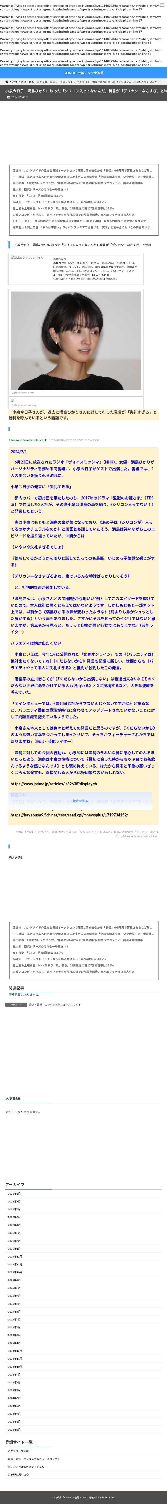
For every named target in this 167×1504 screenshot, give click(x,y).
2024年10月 (15, 1366)
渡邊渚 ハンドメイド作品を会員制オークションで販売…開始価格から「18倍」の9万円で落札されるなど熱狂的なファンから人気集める (83, 170)
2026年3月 (14, 1232)
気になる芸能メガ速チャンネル (26, 1467)
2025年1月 (14, 1343)
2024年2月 (14, 1429)
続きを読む (16, 857)
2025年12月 (15, 1256)
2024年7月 (14, 1390)
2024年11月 (15, 1358)
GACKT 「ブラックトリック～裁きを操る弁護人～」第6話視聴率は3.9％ (59, 202)
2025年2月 (14, 1335)
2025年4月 (14, 1319)
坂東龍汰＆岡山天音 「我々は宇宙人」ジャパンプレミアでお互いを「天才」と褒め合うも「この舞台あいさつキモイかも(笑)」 (83, 227)
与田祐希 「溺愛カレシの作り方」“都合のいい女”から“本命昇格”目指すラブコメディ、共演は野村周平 (78, 183)
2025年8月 (14, 1288)
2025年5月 (14, 1311)
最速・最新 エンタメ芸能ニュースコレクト (55, 1004)
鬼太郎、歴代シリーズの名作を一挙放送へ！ (41, 189)
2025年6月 (14, 1303)
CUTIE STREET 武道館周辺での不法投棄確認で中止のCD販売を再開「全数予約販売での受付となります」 (81, 221)
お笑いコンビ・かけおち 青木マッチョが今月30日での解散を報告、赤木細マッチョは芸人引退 (74, 214)
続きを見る (80, 801)
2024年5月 (14, 1406)
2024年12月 (15, 1350)
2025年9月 (14, 1280)
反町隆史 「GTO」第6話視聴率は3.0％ (38, 195)
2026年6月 (14, 1209)
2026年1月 (14, 1248)
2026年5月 (14, 1217)
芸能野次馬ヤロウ (18, 1474)
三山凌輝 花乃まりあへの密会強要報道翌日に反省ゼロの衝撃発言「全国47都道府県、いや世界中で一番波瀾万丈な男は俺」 (83, 177)
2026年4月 (14, 1225)
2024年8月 (14, 1382)
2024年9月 (14, 1374)
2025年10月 (15, 1272)
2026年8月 (14, 1193)
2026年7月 (14, 1201)
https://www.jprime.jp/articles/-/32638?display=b (54, 783)
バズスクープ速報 (18, 1451)
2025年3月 (14, 1327)
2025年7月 (14, 1295)
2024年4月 (14, 1413)
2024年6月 (14, 1398)
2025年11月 (15, 1264)
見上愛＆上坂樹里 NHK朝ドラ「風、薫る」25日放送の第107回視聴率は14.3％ (63, 208)
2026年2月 (14, 1240)
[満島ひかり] (27, 257)
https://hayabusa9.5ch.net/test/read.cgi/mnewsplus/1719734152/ (69, 815)
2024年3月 (14, 1421)
